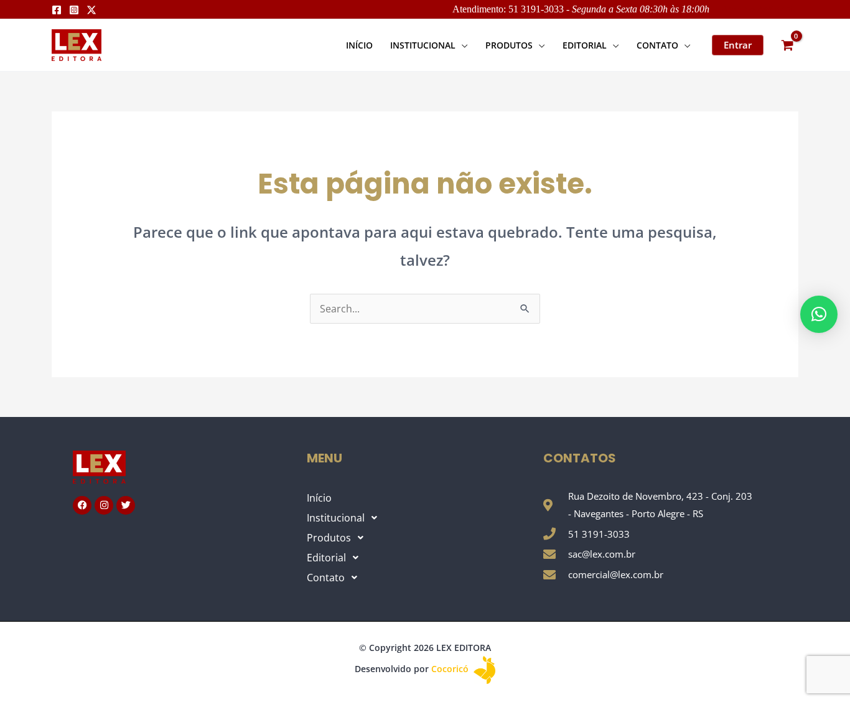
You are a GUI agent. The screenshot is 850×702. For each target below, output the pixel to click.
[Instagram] (74, 10)
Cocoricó (451, 669)
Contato (326, 577)
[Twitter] (91, 10)
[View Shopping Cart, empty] (787, 45)
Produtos (329, 538)
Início (319, 498)
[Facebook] (57, 10)
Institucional (336, 518)
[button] (461, 45)
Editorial (326, 557)
